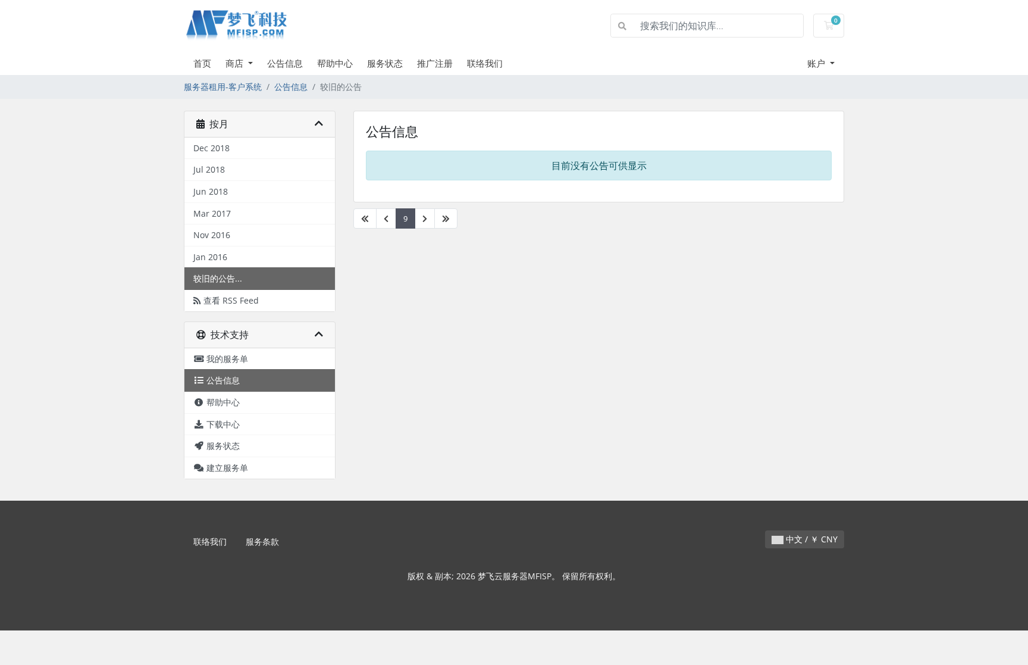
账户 (817, 63)
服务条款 (262, 541)
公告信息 (285, 63)
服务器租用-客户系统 (223, 86)
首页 (202, 63)
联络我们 (485, 63)
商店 (235, 63)
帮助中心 (335, 63)
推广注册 (435, 63)
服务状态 (385, 63)
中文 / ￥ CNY (810, 539)
